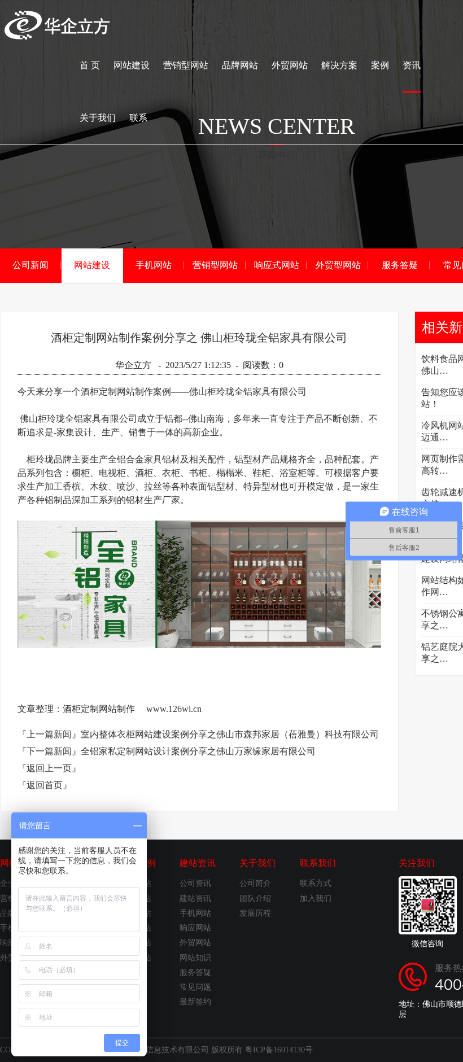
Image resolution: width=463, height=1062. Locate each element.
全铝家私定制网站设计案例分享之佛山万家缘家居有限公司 (198, 751)
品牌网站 (240, 65)
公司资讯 (195, 883)
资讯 (412, 65)
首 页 (90, 65)
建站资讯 (198, 863)
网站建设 (131, 65)
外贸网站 (290, 65)
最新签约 (195, 1002)
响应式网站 (276, 265)
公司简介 (255, 883)
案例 (380, 65)
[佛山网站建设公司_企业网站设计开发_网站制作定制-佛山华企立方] (57, 36)
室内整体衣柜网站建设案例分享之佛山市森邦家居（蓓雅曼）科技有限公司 (230, 734)
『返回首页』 (45, 785)
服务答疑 (400, 265)
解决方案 (339, 65)
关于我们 (98, 118)
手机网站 (154, 265)
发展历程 (255, 913)
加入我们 (315, 898)
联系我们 (318, 863)
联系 (138, 118)
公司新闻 (30, 265)
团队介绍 (255, 898)
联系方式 (315, 883)
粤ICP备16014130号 (279, 1050)
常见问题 (195, 987)
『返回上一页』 (49, 768)
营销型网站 (185, 65)
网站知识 (195, 958)
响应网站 (195, 928)
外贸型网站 (338, 265)
